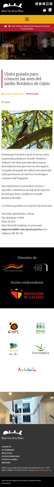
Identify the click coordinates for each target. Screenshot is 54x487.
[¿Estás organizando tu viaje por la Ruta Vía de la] (27, 419)
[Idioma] (50, 10)
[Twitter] (51, 3)
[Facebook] (44, 3)
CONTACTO (6, 447)
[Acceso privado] (44, 10)
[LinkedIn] (36, 3)
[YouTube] (47, 3)
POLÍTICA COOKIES (9, 459)
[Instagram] (40, 3)
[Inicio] (12, 7)
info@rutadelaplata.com (43, 470)
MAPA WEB (6, 463)
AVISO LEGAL (7, 453)
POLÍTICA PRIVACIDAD (11, 456)
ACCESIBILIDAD (8, 450)
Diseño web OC (6, 483)
